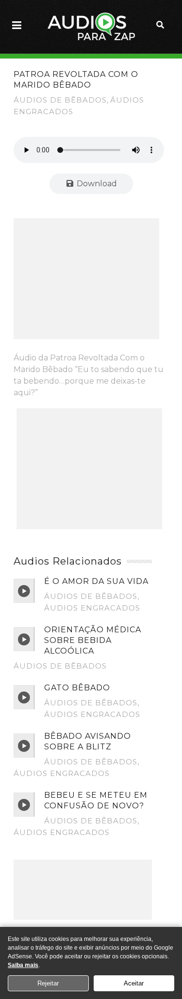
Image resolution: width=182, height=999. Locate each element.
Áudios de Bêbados (60, 99)
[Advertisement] (86, 278)
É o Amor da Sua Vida (96, 581)
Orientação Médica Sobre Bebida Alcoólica (92, 640)
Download (96, 183)
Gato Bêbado (77, 687)
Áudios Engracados (92, 607)
